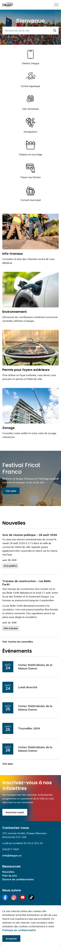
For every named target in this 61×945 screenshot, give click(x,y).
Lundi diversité (27, 687)
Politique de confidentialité (19, 930)
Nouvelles (8, 871)
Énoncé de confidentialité (18, 879)
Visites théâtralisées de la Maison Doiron (35, 666)
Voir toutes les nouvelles (17, 641)
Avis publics (10, 565)
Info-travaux (11, 628)
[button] (55, 30)
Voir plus (11, 490)
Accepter (11, 938)
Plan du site (9, 875)
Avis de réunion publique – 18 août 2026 (29, 535)
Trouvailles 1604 (29, 728)
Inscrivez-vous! (15, 812)
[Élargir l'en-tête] (56, 4)
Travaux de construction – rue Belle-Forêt (27, 582)
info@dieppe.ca (11, 855)
